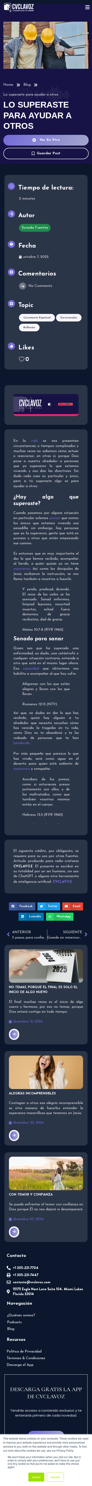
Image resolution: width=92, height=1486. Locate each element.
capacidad (31, 668)
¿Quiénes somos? (21, 1315)
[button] (22, 906)
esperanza (21, 569)
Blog (27, 85)
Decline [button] (55, 1477)
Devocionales (69, 317)
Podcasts (14, 1322)
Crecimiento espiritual (36, 317)
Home (8, 85)
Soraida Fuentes (35, 228)
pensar (54, 518)
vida (34, 441)
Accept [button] (36, 1477)
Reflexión (29, 327)
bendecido (21, 743)
